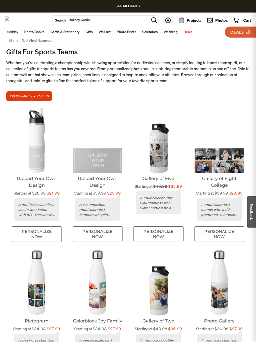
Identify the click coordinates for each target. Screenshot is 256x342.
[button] (154, 20)
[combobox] (101, 20)
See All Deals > (128, 6)
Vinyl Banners (40, 41)
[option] (17, 40)
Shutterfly (17, 41)
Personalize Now (37, 234)
